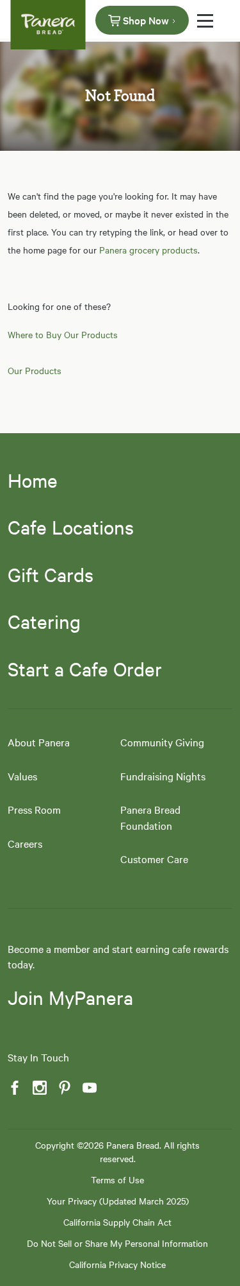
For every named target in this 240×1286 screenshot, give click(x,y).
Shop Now (146, 20)
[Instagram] (38, 1088)
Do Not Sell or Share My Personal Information (117, 1243)
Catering (44, 621)
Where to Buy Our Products (63, 334)
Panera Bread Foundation (150, 817)
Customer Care (154, 859)
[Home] (48, 19)
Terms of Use (117, 1179)
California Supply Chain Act (117, 1221)
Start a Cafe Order (85, 668)
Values (22, 776)
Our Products (34, 370)
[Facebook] (13, 1088)
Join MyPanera (70, 997)
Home (33, 480)
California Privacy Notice (117, 1264)
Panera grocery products (148, 249)
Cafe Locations (71, 527)
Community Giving (162, 742)
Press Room (34, 809)
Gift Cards (50, 574)
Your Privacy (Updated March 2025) (118, 1200)
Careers (25, 843)
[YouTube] (88, 1088)
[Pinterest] (63, 1088)
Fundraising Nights (162, 776)
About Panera (39, 742)
